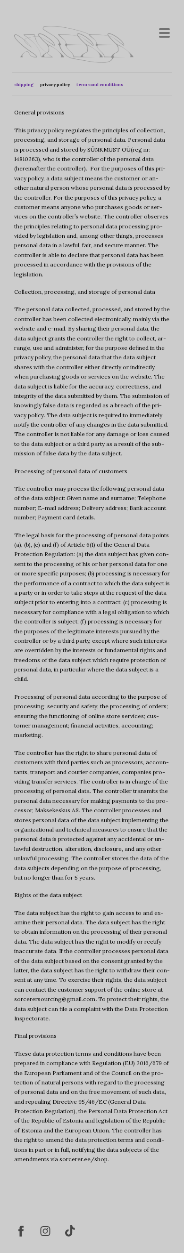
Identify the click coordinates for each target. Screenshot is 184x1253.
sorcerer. (71, 1159)
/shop (99, 1159)
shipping (23, 84)
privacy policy (55, 84)
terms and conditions (99, 84)
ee (87, 1159)
